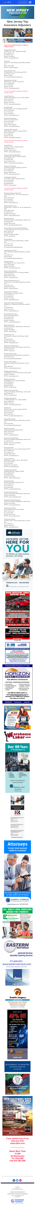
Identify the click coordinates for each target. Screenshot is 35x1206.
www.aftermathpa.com (13, 58)
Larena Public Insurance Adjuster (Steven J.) (13, 302)
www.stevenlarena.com (14, 310)
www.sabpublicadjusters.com (15, 404)
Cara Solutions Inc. (8, 107)
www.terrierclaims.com (14, 466)
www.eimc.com (12, 236)
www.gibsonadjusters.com (14, 267)
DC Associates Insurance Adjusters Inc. (12, 193)
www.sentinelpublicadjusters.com (13, 425)
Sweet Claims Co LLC (9, 447)
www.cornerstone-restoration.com (15, 163)
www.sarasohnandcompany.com (16, 415)
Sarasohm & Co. (7, 407)
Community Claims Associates (11, 129)
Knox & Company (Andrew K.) (11, 291)
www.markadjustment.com (14, 321)
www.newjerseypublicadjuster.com (14, 358)
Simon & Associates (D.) (9, 428)
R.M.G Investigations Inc (9, 379)
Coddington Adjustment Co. (10, 118)
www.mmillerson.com (13, 342)
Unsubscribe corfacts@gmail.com (17, 1191)
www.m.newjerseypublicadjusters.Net (14, 247)
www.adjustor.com (13, 395)
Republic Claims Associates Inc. (11, 390)
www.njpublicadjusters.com (15, 368)
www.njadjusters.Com (13, 376)
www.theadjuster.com (13, 288)
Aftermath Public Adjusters (10, 50)
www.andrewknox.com (14, 299)
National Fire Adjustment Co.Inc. (11, 345)
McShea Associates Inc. (9, 325)
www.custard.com (12, 185)
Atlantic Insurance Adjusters (10, 80)
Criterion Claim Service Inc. (10, 166)
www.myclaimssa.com (13, 434)
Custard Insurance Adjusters (10, 177)
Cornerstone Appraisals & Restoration (12, 155)
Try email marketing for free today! (17, 1203)
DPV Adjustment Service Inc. (10, 205)
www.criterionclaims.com (14, 174)
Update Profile (10, 1193)
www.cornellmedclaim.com (15, 151)
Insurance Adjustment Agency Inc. (11, 280)
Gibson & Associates (8, 261)
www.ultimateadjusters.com (15, 488)
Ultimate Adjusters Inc (9, 481)
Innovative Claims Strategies (10, 271)
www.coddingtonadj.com (14, 126)
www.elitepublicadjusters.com (15, 225)
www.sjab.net (11, 444)
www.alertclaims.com (13, 67)
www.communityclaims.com (15, 137)
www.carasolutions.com (14, 115)
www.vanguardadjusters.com (15, 496)
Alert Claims (7, 61)
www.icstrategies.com (13, 277)
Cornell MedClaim (8, 145)
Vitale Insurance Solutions (10, 508)
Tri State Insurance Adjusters (10, 469)
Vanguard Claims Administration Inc (12, 500)
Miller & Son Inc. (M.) (9, 334)
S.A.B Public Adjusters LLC (10, 398)
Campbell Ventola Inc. (9, 96)
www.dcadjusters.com (13, 202)
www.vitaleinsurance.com (14, 516)
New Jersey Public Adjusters (10, 353)
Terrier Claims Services (9, 458)
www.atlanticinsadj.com (14, 88)
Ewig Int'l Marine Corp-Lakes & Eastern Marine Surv (15, 228)
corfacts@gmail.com (19, 1195)
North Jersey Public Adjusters (10, 371)
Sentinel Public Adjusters (9, 419)
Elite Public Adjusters (9, 218)
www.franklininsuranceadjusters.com (14, 258)
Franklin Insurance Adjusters (10, 250)
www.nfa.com (11, 350)
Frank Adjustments (8, 239)
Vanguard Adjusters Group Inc (10, 492)
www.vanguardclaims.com (14, 504)
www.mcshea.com (12, 331)
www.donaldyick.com (13, 527)
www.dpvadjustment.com (14, 215)
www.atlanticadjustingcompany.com (14, 77)
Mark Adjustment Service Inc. (10, 314)
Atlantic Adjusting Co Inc (9, 70)
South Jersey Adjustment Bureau (11, 438)
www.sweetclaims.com (13, 455)
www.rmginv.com (12, 387)
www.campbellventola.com (15, 104)
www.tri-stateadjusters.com (14, 477)
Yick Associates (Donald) (9, 519)
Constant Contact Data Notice (21, 1193)
